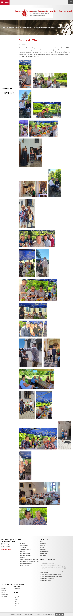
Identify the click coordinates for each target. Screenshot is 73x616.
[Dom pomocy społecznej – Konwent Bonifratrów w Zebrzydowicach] (36, 18)
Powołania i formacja (25, 555)
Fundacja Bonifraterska (47, 563)
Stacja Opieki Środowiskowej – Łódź (51, 574)
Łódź (42, 547)
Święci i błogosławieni (26, 563)
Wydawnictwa (23, 557)
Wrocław (43, 555)
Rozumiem (59, 614)
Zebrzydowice (19, 606)
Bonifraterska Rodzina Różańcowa (29, 561)
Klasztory (22, 551)
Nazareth (43, 549)
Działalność (23, 547)
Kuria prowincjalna (25, 553)
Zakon (7, 2)
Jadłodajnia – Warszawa (47, 578)
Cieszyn (4, 588)
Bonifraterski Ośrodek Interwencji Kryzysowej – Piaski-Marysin (53, 571)
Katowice (43, 543)
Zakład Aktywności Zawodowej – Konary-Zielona (54, 569)
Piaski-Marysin (45, 551)
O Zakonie (22, 543)
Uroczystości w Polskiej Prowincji (29, 559)
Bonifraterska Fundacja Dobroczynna (51, 565)
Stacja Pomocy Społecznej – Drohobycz (51, 576)
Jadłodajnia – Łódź (46, 580)
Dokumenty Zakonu (25, 549)
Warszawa (44, 553)
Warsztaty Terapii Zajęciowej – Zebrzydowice (53, 567)
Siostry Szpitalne (24, 565)
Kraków (43, 545)
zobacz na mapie (6, 549)
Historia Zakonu (24, 545)
